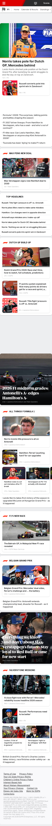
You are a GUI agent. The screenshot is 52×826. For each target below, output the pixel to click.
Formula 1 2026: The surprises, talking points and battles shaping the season (25, 116)
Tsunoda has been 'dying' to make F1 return (24, 143)
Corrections (8, 794)
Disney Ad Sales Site (13, 791)
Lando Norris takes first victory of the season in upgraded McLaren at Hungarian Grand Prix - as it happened (26, 501)
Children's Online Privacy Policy (18, 779)
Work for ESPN (33, 791)
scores (46, 3)
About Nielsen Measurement (16, 785)
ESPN (15, 3)
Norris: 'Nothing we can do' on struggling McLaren (24, 227)
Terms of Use (9, 774)
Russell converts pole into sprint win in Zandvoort (24, 232)
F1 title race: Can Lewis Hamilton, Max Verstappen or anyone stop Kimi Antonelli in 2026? (24, 135)
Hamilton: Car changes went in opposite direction (24, 212)
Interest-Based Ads (12, 782)
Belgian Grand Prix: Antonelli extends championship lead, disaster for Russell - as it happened (25, 604)
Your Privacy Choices (13, 788)
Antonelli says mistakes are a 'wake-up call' (21, 217)
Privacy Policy (26, 774)
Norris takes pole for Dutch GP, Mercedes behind (23, 222)
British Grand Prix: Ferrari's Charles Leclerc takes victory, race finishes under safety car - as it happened (26, 759)
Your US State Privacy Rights (17, 776)
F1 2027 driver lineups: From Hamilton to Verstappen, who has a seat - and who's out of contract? (25, 125)
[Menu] (4, 3)
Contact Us (32, 788)
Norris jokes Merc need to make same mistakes (23, 207)
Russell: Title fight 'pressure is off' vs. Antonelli (22, 203)
